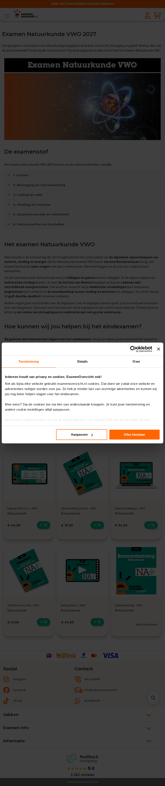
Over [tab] (136, 361)
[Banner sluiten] (158, 349)
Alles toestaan (134, 434)
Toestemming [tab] (28, 361)
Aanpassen (79, 434)
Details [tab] (82, 361)
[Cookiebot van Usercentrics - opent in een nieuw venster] (133, 349)
